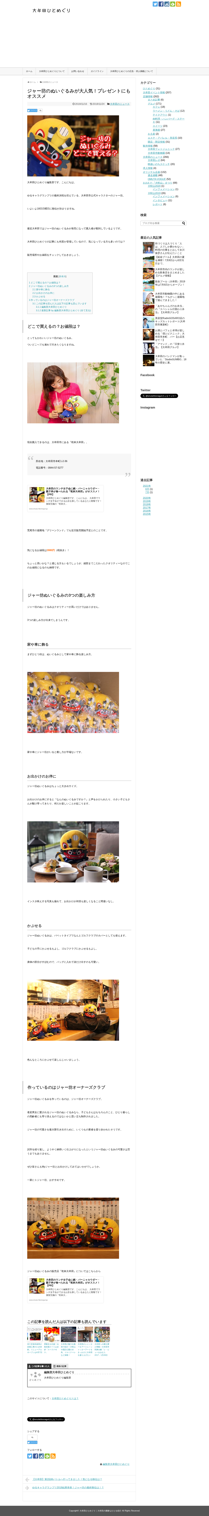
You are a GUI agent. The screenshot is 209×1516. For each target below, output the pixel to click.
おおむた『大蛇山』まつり (157, 182)
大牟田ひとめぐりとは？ (65, 1398)
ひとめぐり (149, 88)
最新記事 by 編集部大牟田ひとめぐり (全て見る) (63, 310)
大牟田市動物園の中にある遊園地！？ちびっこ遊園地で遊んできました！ (170, 296)
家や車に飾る (41, 289)
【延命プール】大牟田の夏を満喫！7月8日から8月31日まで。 (170, 260)
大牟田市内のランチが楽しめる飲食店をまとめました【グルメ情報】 (170, 272)
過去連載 (153, 175)
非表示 (62, 276)
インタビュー (160, 200)
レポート (157, 204)
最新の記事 (61, 1366)
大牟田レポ (154, 160)
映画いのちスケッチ (159, 164)
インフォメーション (164, 189)
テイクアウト (160, 115)
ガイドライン (97, 71)
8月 (147, 489)
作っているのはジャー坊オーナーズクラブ (51, 300)
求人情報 (148, 168)
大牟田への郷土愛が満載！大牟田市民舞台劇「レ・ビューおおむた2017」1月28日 (102, 1349)
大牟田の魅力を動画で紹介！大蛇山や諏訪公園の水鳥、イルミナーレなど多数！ (68, 1349)
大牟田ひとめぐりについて (52, 71)
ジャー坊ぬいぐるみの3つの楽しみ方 (49, 286)
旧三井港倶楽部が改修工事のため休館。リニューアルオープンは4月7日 (34, 1348)
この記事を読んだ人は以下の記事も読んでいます (59, 303)
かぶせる (38, 296)
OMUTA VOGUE (157, 179)
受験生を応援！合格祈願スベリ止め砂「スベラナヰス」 (51, 1348)
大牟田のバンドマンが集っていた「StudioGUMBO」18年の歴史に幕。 (170, 359)
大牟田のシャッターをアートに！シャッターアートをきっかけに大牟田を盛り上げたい (85, 1349)
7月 (147, 492)
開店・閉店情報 (156, 142)
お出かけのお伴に (43, 293)
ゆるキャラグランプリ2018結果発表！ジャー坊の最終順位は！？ (68, 1487)
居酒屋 (156, 130)
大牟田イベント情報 (154, 92)
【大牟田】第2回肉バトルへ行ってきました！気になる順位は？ (67, 1479)
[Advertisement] (104, 44)
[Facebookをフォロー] (161, 4)
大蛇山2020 (154, 186)
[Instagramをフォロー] (166, 4)
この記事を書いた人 (40, 1366)
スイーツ (157, 126)
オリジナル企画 (151, 172)
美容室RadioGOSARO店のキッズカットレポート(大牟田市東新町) (170, 321)
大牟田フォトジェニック (161, 149)
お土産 (151, 134)
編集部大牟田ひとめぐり (51, 307)
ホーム (29, 71)
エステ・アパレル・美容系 (162, 138)
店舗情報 (148, 96)
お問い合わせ (77, 71)
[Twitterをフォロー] (155, 4)
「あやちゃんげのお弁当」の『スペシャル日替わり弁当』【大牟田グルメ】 (170, 309)
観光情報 (148, 146)
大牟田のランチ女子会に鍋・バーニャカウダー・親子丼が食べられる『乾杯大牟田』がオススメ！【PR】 (73, 491)
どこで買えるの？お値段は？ (45, 282)
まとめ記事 (154, 99)
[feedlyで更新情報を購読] (172, 4)
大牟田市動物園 (156, 153)
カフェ (156, 107)
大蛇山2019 (154, 193)
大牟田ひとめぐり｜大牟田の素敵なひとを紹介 (100, 1511)
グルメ (151, 103)
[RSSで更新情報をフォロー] (178, 4)
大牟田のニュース (120, 104)
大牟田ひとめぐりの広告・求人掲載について (131, 71)
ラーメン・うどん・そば (166, 111)
